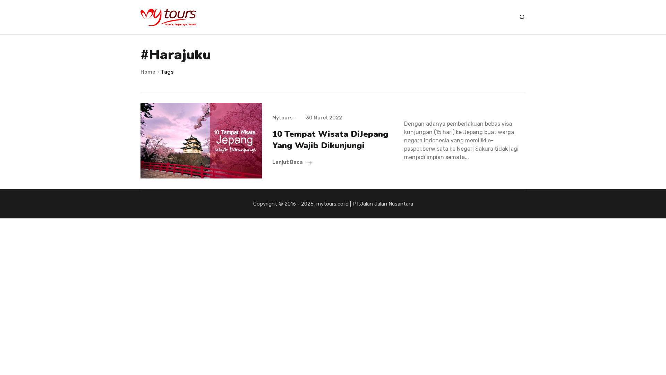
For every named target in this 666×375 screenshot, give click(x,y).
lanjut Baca (287, 162)
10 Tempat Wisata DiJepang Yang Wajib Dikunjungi (330, 139)
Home (148, 72)
